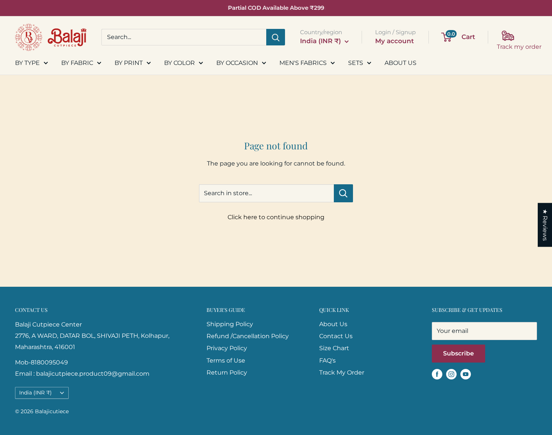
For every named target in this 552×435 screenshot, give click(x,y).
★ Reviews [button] (545, 225)
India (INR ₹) (35, 393)
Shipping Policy (230, 324)
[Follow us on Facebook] (437, 373)
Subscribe (458, 353)
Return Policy (227, 372)
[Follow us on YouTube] (465, 373)
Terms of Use (226, 360)
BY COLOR (179, 62)
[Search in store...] (343, 193)
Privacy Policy (227, 348)
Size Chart (334, 348)
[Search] (275, 37)
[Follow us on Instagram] (451, 373)
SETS (355, 62)
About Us (333, 324)
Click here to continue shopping (276, 217)
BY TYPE (27, 62)
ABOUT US (400, 62)
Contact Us (336, 336)
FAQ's (327, 360)
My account (394, 41)
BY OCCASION (237, 62)
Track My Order (341, 372)
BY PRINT (129, 62)
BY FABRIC (77, 62)
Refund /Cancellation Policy (248, 336)
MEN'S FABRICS (303, 62)
